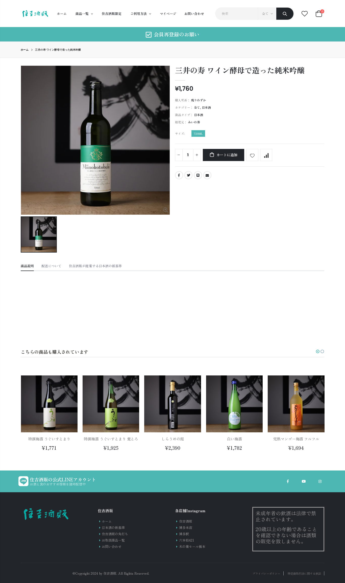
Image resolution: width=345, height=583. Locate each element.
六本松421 (186, 540)
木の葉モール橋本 (192, 546)
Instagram (320, 481)
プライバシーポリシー (266, 573)
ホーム (25, 50)
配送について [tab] (51, 265)
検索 (284, 14)
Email (207, 175)
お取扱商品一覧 (113, 540)
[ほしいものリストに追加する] (252, 155)
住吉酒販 (185, 521)
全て (265, 13)
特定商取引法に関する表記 (304, 573)
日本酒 (206, 107)
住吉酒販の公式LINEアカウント (63, 479)
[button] (317, 351)
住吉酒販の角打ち (115, 533)
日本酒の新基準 (113, 527)
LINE (198, 175)
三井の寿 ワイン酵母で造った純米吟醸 (240, 70)
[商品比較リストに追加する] (266, 155)
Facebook (179, 175)
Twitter (188, 175)
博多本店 (185, 527)
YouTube (304, 481)
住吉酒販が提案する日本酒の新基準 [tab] (95, 265)
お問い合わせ (111, 546)
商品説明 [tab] (27, 265)
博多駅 (184, 533)
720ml (198, 133)
